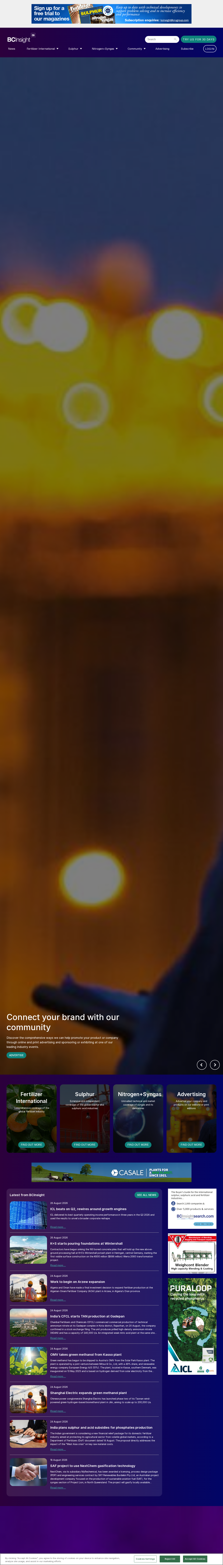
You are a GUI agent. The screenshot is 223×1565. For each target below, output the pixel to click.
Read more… (58, 1227)
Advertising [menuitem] (162, 48)
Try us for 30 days (199, 39)
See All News (146, 1195)
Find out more (31, 1144)
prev (202, 1065)
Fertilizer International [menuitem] (41, 48)
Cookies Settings (145, 1559)
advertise (16, 1055)
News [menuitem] (11, 48)
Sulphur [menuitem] (73, 48)
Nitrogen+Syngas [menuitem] (103, 48)
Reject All (170, 1559)
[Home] (41, 38)
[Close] (217, 1559)
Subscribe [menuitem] (187, 48)
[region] (111, 1559)
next (215, 1065)
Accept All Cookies (195, 1559)
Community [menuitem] (135, 48)
